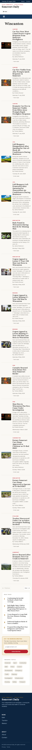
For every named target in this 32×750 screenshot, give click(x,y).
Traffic (7, 674)
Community (23, 663)
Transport (22, 682)
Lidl (14, 142)
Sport (15, 663)
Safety (14, 682)
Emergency (18, 670)
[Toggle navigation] (4, 16)
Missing (15, 293)
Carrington (17, 438)
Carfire (15, 29)
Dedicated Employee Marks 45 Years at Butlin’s (17, 622)
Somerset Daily (12, 6)
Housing (7, 682)
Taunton (4, 720)
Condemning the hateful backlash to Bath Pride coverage (15, 600)
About (22, 1)
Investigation (8, 678)
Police (12, 666)
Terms (8, 747)
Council (19, 666)
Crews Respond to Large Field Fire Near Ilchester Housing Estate (17, 616)
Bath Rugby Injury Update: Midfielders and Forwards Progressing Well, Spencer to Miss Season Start (16, 608)
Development (8, 670)
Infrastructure (19, 678)
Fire (14, 365)
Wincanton (16, 220)
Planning (14, 674)
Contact (28, 1)
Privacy (4, 747)
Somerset (16, 552)
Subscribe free (16, 651)
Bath (6, 666)
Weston (4, 723)
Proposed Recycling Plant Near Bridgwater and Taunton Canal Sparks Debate (17, 628)
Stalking (16, 516)
